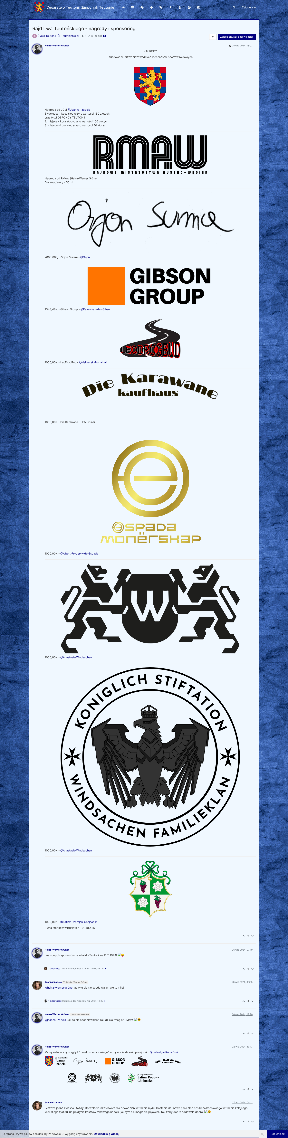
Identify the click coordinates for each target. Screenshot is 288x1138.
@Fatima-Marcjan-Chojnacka (79, 922)
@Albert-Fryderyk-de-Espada (79, 553)
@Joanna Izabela (80, 1014)
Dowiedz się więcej (106, 1133)
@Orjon (85, 257)
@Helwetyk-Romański (93, 362)
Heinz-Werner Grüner (57, 45)
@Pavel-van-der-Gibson (96, 309)
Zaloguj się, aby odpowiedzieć (237, 36)
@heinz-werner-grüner (59, 987)
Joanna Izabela (53, 982)
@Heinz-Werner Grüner (76, 982)
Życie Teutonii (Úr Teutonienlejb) (58, 35)
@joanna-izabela (55, 1019)
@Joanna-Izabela (79, 109)
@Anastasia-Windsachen (76, 657)
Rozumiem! (278, 1133)
